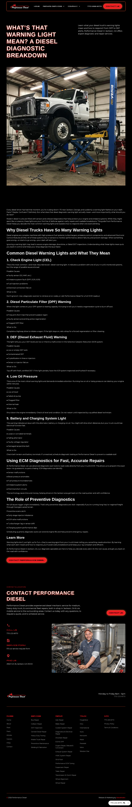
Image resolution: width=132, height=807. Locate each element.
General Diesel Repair (38, 732)
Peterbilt (83, 743)
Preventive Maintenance (40, 743)
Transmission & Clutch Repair (65, 775)
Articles (9, 735)
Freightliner (84, 720)
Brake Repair (60, 724)
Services (36, 716)
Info (106, 716)
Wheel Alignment (61, 779)
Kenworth (83, 736)
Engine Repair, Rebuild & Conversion (64, 747)
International (84, 728)
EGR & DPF (59, 742)
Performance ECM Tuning (64, 763)
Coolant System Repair (63, 728)
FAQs (9, 743)
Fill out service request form (18, 649)
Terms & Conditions (111, 728)
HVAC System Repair (63, 756)
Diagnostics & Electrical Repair (63, 733)
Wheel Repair (60, 783)
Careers (9, 739)
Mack (82, 739)
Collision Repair (36, 724)
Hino (81, 724)
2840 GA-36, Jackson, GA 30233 (20, 664)
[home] (20, 6)
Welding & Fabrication (39, 747)
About (9, 724)
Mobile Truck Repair (38, 739)
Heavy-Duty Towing (38, 736)
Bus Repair (35, 720)
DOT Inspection (36, 728)
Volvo (82, 747)
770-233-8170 (94, 6)
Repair (58, 716)
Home (37, 6)
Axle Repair (59, 720)
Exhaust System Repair (63, 752)
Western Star (84, 751)
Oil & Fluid (59, 759)
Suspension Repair (62, 767)
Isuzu (82, 732)
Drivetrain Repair (61, 738)
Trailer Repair (60, 771)
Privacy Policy (109, 724)
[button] (53, 6)
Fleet (8, 728)
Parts (8, 731)
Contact (9, 747)
